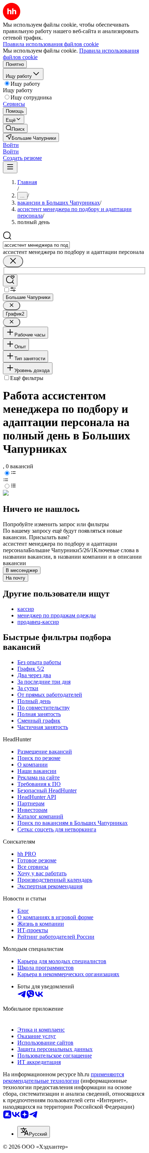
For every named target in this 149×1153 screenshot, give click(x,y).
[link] (15, 128)
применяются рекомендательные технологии (63, 1077)
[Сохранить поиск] (10, 280)
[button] (11, 145)
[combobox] (36, 245)
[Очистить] (13, 261)
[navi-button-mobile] (10, 167)
